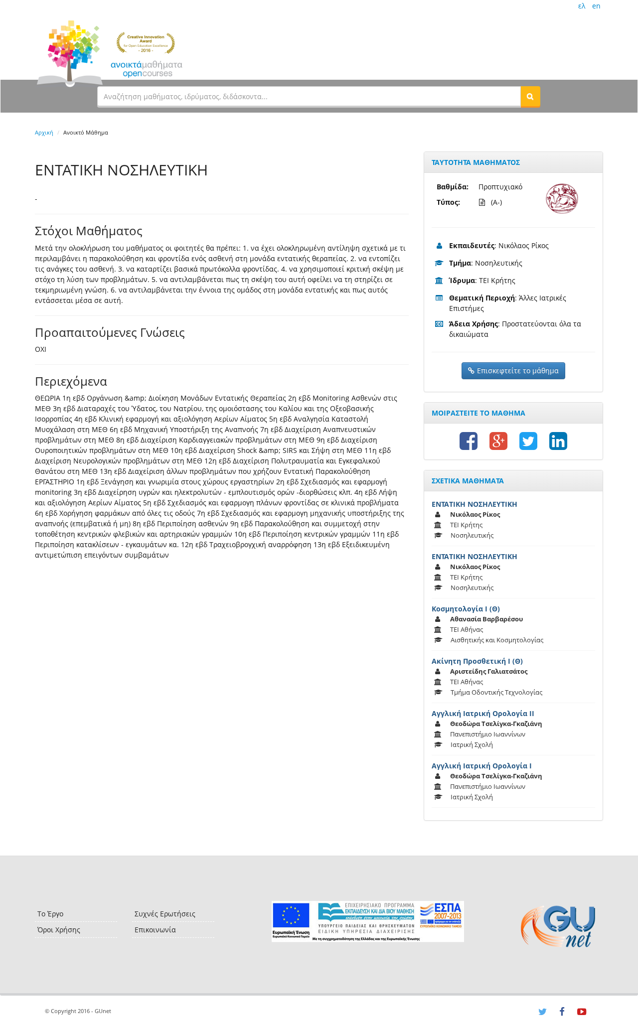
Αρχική (44, 132)
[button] (530, 96)
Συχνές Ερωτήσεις (165, 913)
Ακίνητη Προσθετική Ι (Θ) (477, 661)
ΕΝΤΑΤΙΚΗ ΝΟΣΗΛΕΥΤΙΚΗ (474, 504)
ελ (581, 5)
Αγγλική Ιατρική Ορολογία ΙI (483, 713)
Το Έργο (50, 913)
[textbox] (309, 96)
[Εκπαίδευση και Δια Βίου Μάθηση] (367, 921)
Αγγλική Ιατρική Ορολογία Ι (482, 765)
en (596, 5)
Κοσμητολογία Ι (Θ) (466, 608)
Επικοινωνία (155, 929)
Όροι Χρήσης (58, 929)
